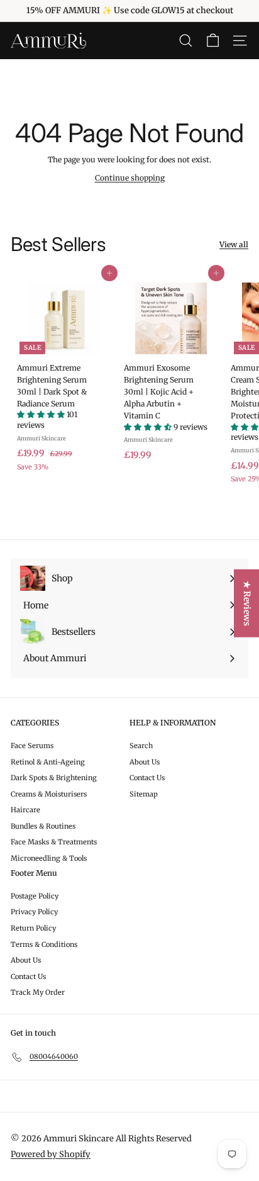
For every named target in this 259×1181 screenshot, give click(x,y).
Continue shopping (130, 177)
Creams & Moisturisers (49, 794)
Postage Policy (34, 896)
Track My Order (38, 992)
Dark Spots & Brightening (54, 777)
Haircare (25, 809)
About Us (145, 762)
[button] (42, 414)
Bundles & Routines (43, 826)
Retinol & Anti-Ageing (48, 762)
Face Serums (32, 745)
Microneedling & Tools (49, 858)
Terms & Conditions (44, 944)
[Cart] (213, 40)
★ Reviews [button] (247, 602)
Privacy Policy (34, 911)
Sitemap (144, 794)
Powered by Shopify (51, 1154)
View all (233, 244)
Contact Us (147, 777)
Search (141, 745)
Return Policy (33, 928)
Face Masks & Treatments (54, 841)
